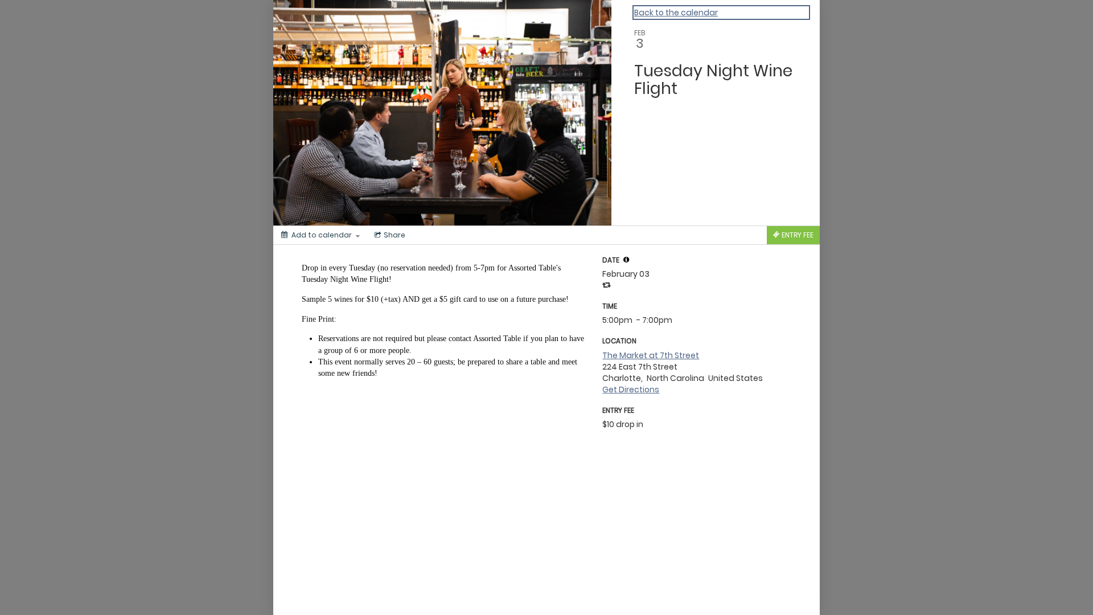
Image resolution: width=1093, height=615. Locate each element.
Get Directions (630, 389)
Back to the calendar (676, 12)
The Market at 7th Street (650, 355)
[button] (626, 259)
